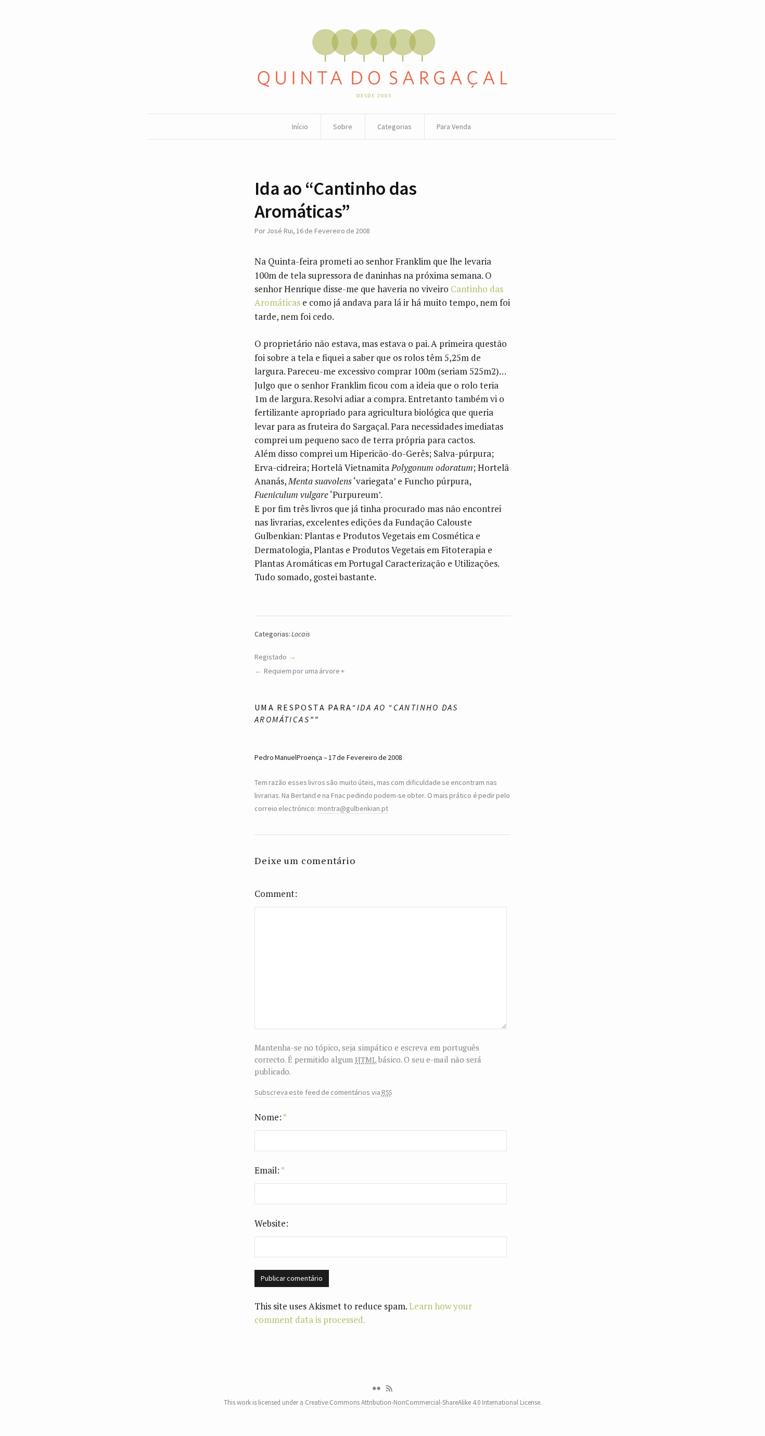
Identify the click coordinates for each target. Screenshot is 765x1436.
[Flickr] (376, 1388)
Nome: (270, 1117)
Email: (269, 1170)
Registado (270, 656)
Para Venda (454, 126)
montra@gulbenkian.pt (352, 808)
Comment (274, 894)
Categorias (394, 126)
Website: (271, 1223)
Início (300, 126)
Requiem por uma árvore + (304, 671)
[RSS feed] (389, 1388)
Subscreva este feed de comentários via (323, 1092)
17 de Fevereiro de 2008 (365, 757)
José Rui (279, 230)
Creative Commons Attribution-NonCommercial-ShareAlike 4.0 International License (422, 1402)
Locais (300, 634)
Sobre (342, 126)
